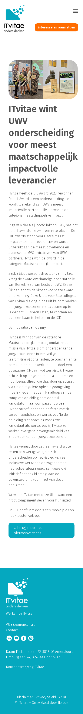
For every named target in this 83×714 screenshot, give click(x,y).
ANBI (62, 697)
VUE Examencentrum (22, 624)
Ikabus (63, 703)
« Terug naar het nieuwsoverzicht (28, 530)
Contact (12, 630)
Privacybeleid (46, 697)
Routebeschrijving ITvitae (25, 667)
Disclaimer (25, 697)
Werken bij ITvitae (19, 613)
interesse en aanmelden (56, 27)
